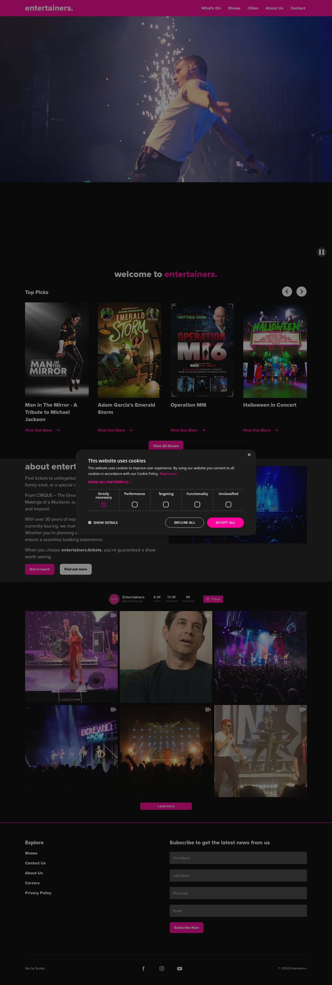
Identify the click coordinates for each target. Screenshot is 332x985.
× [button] (249, 455)
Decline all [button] (184, 522)
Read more (168, 473)
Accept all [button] (225, 522)
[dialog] (166, 493)
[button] (166, 482)
